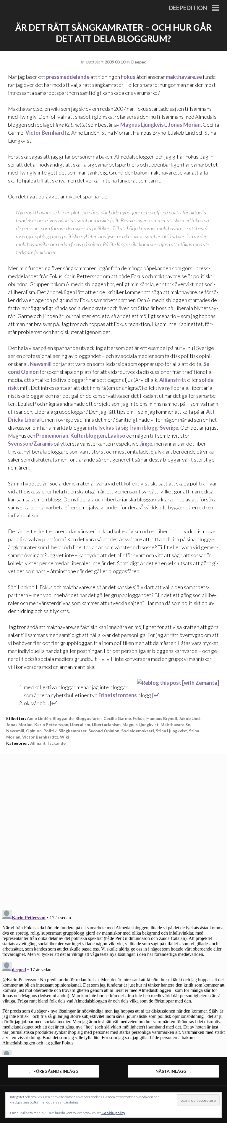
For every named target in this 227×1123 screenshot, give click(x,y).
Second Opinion (103, 730)
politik (50, 730)
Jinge (146, 443)
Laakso (116, 435)
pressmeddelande (68, 77)
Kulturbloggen (88, 435)
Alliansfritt (172, 379)
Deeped (139, 61)
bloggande (63, 718)
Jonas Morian (184, 124)
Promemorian (52, 435)
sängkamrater (73, 730)
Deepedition (188, 7)
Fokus (128, 77)
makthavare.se (184, 77)
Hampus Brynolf (161, 718)
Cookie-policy (113, 1113)
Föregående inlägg (53, 1071)
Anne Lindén (39, 718)
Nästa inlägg (173, 1071)
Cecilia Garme (117, 718)
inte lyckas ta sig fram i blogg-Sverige (133, 427)
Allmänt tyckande (48, 743)
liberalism (80, 724)
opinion (34, 730)
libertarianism (106, 724)
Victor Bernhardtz (47, 132)
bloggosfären (88, 718)
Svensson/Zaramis (30, 443)
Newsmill (41, 364)
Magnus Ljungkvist (143, 124)
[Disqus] (113, 828)
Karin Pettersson (51, 724)
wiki (64, 736)
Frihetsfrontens (117, 695)
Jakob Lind (189, 718)
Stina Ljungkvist (171, 730)
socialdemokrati (137, 730)
